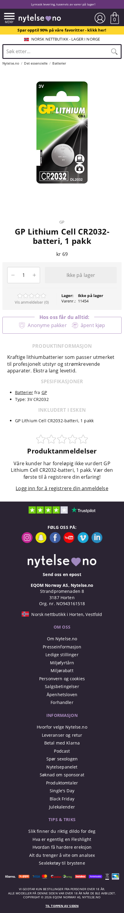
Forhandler (62, 702)
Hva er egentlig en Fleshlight (62, 839)
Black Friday (62, 799)
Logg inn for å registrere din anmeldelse (62, 488)
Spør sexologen (62, 759)
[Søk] (114, 51)
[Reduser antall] (13, 275)
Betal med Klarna (62, 743)
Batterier (24, 392)
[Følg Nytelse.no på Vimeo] (83, 541)
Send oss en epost (62, 574)
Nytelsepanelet (61, 767)
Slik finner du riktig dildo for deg (61, 831)
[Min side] (100, 18)
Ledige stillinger (61, 654)
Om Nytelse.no (62, 639)
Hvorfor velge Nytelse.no (62, 727)
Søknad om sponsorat (62, 775)
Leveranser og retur (62, 735)
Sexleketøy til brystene (62, 863)
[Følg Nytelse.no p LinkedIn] (96, 541)
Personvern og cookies (62, 678)
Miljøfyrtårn (62, 663)
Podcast (62, 751)
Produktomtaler (62, 783)
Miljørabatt (62, 670)
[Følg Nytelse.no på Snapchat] (41, 541)
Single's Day (62, 790)
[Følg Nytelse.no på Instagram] (27, 541)
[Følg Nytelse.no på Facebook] (55, 541)
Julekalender (62, 807)
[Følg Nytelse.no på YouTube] (69, 541)
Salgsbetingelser (62, 686)
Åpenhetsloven (62, 694)
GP (61, 222)
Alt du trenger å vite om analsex (62, 855)
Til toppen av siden (62, 906)
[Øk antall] (34, 275)
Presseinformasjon (62, 647)
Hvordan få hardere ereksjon (62, 847)
